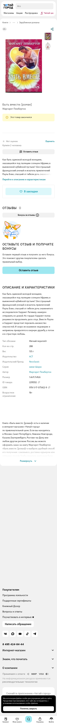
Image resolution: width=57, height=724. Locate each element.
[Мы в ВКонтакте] (5, 634)
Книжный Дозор (11, 606)
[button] (28, 651)
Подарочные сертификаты (16, 600)
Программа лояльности (15, 595)
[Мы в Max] (13, 634)
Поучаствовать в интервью (17, 617)
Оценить (50, 141)
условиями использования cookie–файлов (20, 703)
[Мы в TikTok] (27, 634)
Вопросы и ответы (12, 611)
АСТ (31, 356)
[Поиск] (28, 719)
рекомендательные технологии (19, 681)
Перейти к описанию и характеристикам (24, 179)
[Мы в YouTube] (20, 634)
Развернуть (26, 461)
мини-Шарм (35, 366)
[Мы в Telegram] (35, 634)
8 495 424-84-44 (13, 644)
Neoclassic (34, 361)
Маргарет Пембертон (14, 108)
